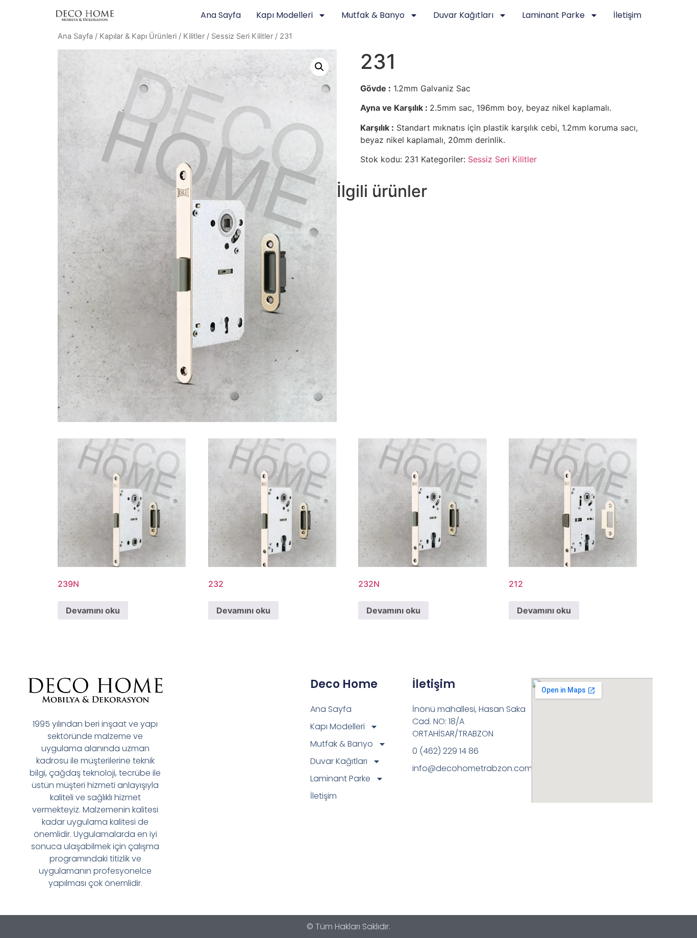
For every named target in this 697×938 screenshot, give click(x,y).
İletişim (627, 15)
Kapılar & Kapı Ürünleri (138, 36)
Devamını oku (93, 610)
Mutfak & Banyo (373, 15)
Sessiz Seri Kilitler (242, 36)
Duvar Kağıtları (463, 15)
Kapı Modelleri (284, 15)
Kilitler (194, 36)
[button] (319, 67)
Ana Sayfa (221, 15)
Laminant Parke (553, 15)
